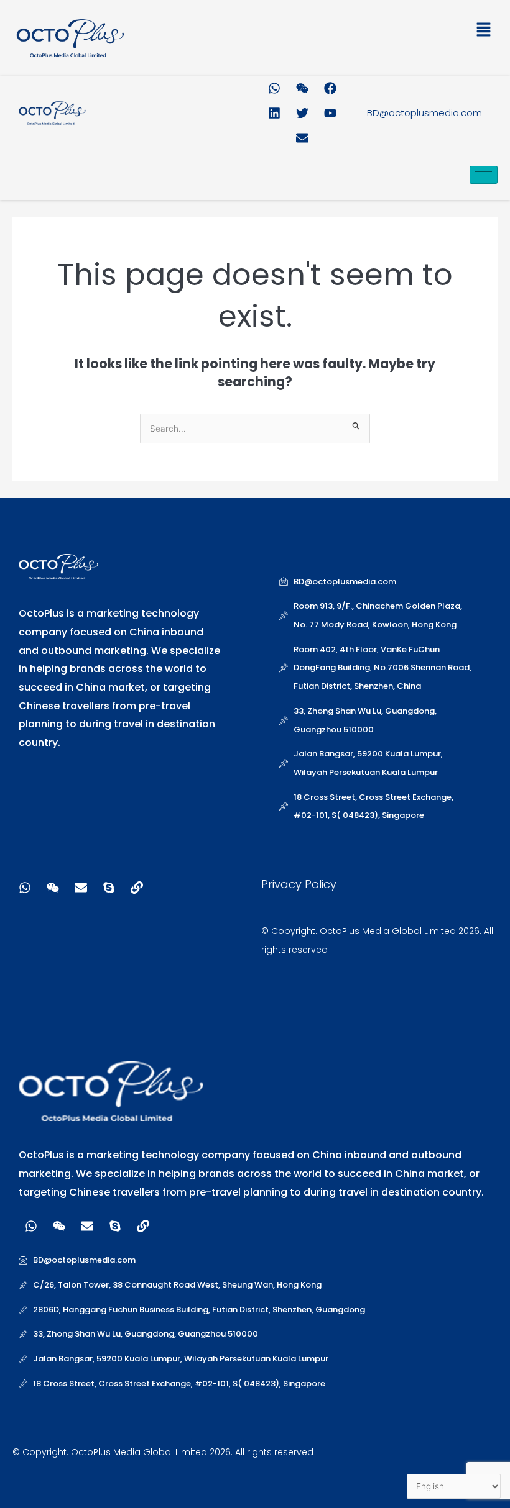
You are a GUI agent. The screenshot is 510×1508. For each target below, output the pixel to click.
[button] (376, 32)
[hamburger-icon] (484, 175)
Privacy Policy (298, 884)
